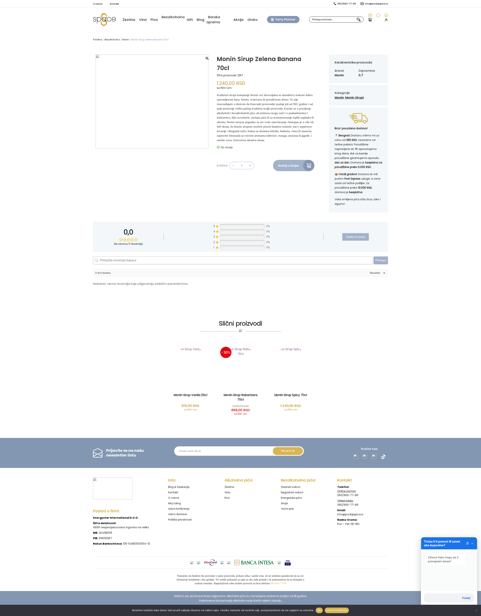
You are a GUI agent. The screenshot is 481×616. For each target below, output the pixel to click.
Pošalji (466, 597)
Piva (154, 19)
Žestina (229, 487)
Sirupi (284, 503)
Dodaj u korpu (288, 166)
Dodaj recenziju (355, 236)
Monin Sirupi (354, 97)
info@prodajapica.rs (376, 3)
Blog (200, 19)
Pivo (227, 498)
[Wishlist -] (378, 19)
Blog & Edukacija (178, 487)
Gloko (252, 19)
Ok (319, 610)
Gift (190, 19)
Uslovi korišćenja (178, 509)
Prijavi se (288, 451)
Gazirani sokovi (290, 487)
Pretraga (381, 260)
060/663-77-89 (346, 3)
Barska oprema (213, 19)
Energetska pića (291, 498)
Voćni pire (287, 509)
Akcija (238, 19)
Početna (97, 39)
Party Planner (285, 19)
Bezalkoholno (173, 17)
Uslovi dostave (177, 514)
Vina (143, 19)
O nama (97, 3)
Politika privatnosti (180, 520)
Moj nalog (174, 503)
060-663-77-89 (278, 583)
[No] (476, 610)
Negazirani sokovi (292, 492)
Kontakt (114, 3)
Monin (125, 39)
